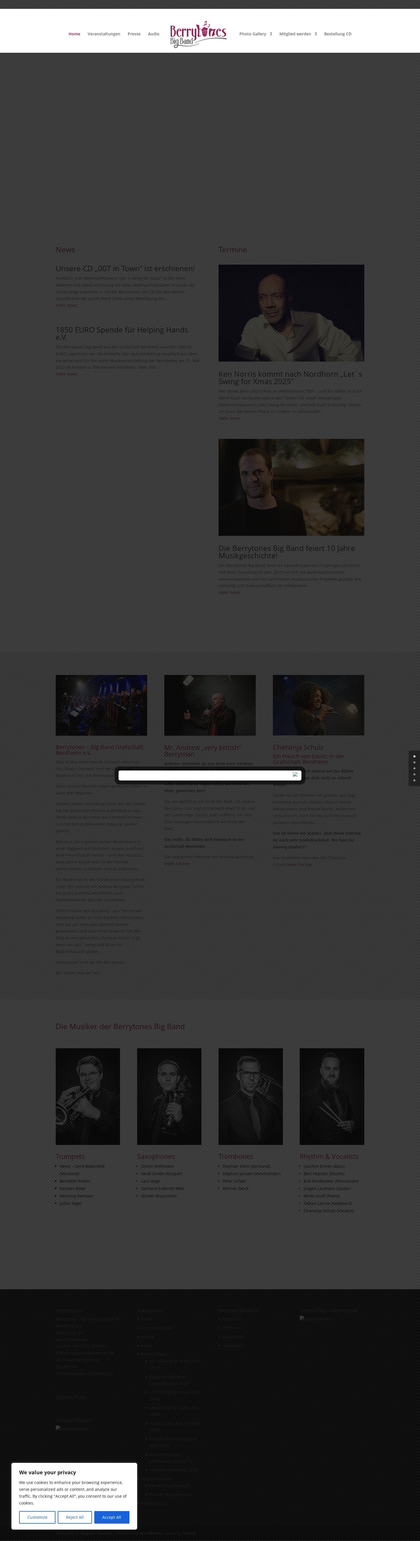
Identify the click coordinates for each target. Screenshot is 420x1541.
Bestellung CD (337, 34)
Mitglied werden (295, 34)
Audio (153, 34)
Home (74, 34)
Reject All (75, 1517)
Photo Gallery (252, 34)
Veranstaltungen (104, 34)
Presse (134, 34)
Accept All (111, 1517)
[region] (74, 1496)
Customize (37, 1517)
